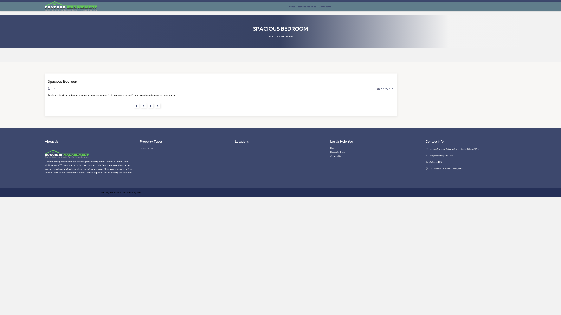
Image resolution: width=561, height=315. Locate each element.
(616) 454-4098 (436, 162)
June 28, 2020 (386, 88)
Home (292, 6)
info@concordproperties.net (441, 155)
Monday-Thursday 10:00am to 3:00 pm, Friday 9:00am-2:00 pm (455, 149)
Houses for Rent (307, 6)
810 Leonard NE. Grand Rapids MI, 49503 (446, 169)
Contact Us (325, 6)
